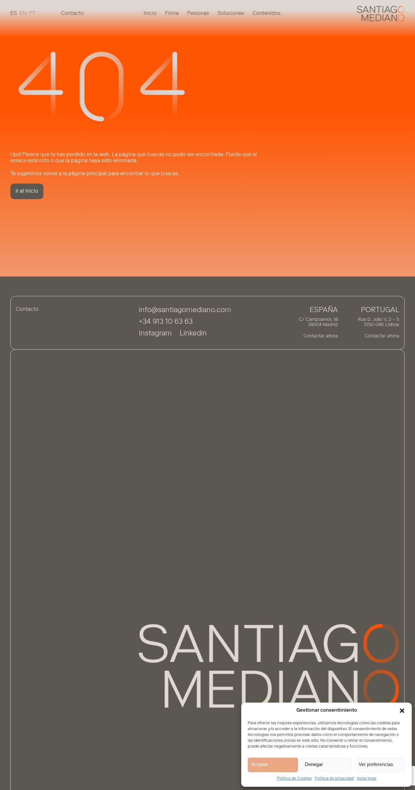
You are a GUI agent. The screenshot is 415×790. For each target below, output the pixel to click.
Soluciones (231, 13)
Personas (198, 13)
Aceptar (259, 764)
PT (32, 13)
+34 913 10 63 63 (166, 322)
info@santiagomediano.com (185, 310)
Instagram (155, 333)
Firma (172, 13)
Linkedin (193, 333)
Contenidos (266, 13)
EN (23, 13)
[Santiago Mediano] (381, 13)
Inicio (150, 13)
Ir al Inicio (27, 191)
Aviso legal (366, 779)
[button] (402, 710)
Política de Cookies (294, 779)
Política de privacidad (334, 779)
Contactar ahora (320, 336)
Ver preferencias (376, 764)
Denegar (314, 764)
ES (13, 13)
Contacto (72, 13)
